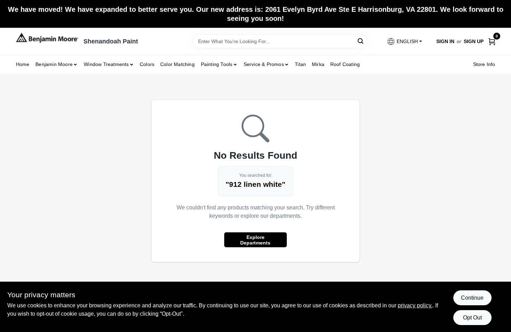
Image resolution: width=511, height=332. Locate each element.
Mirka (318, 64)
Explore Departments (255, 240)
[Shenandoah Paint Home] (47, 38)
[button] (404, 41)
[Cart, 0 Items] (491, 41)
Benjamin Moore (54, 64)
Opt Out (472, 318)
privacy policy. (415, 305)
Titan (300, 64)
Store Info (484, 64)
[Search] (361, 41)
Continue (472, 298)
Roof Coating (345, 64)
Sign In (445, 41)
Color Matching (177, 64)
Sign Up (474, 41)
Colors (147, 64)
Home (23, 64)
